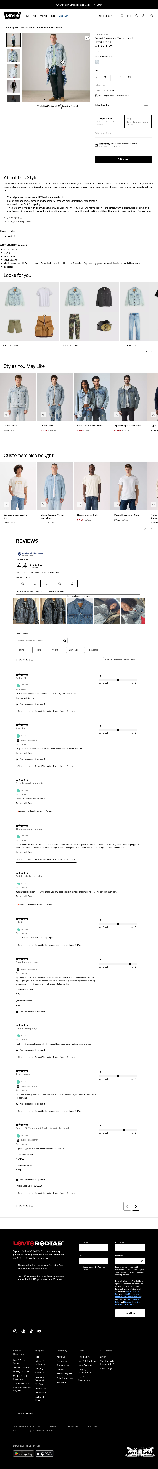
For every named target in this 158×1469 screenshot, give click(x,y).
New (27, 16)
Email (81, 1256)
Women (44, 16)
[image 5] (57, 99)
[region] (79, 403)
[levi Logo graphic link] (12, 15)
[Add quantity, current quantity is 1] (146, 105)
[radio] (99, 78)
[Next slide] (151, 350)
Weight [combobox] (55, 650)
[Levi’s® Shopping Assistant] (129, 16)
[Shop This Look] (6, 414)
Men (34, 16)
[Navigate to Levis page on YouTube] (39, 1331)
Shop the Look (10, 345)
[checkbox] (80, 1268)
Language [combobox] (93, 650)
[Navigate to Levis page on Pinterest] (23, 1331)
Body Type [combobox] (73, 650)
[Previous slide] (146, 350)
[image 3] (51, 99)
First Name (83, 1242)
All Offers (98, 5)
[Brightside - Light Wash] (97, 62)
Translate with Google (25, 698)
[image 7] (64, 99)
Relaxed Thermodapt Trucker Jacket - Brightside (55, 711)
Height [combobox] (38, 650)
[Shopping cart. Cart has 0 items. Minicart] (151, 16)
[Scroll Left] (145, 440)
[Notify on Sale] (136, 16)
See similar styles (122, 96)
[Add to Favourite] (87, 38)
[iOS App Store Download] (44, 1453)
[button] (144, 16)
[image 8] (67, 99)
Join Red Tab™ (105, 16)
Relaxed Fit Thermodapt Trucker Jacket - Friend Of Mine (58, 945)
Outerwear (23, 27)
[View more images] (13, 98)
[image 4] (54, 99)
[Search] (121, 16)
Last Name (119, 1242)
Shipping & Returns (112, 146)
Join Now (130, 1313)
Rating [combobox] (21, 650)
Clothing (10, 27)
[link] (55, 1426)
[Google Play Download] (23, 1453)
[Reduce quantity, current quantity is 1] (131, 105)
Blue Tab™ (64, 16)
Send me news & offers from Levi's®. (94, 1268)
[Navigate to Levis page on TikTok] (31, 1331)
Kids (53, 16)
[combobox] (124, 660)
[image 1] (44, 99)
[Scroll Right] (151, 440)
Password (119, 1256)
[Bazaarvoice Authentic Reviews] (30, 554)
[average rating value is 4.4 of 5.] (102, 46)
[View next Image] (88, 67)
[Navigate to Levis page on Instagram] (15, 1331)
